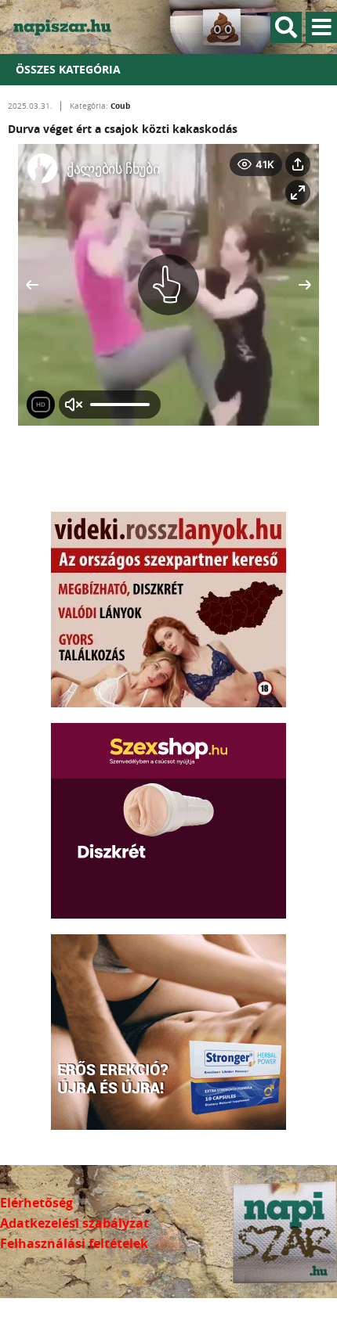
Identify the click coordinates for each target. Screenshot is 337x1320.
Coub (120, 105)
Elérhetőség (36, 1202)
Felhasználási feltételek (74, 1243)
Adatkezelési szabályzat (74, 1223)
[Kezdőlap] (70, 27)
